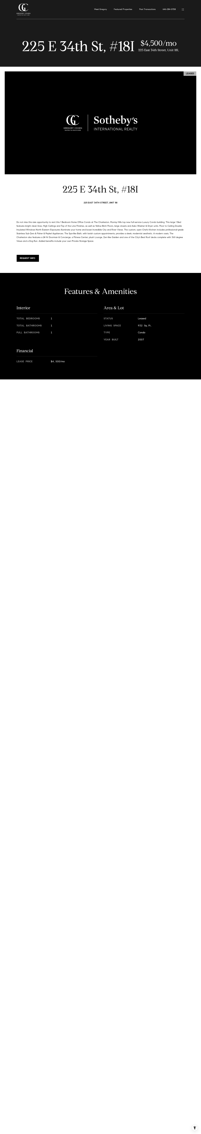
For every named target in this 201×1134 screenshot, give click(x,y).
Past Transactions (147, 9)
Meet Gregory (100, 9)
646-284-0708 (169, 9)
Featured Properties (123, 9)
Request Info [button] (28, 258)
